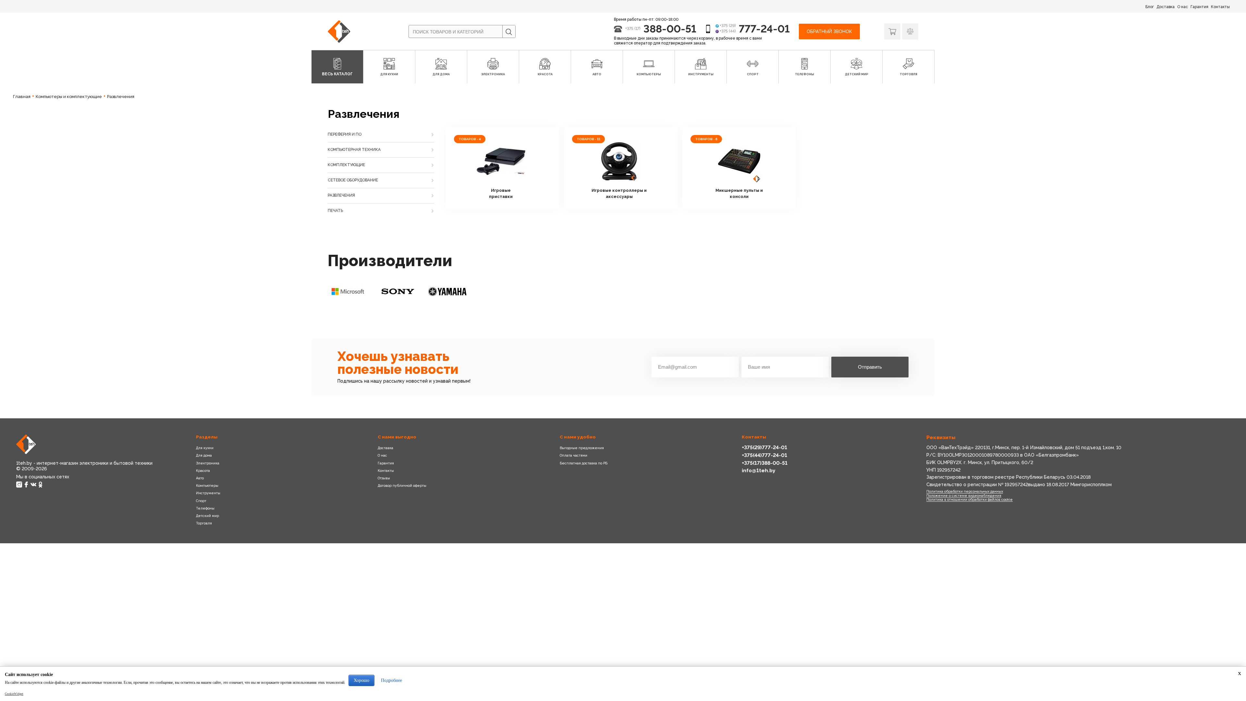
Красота (203, 471)
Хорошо (361, 680)
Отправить (870, 367)
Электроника (207, 463)
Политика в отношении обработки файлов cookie (969, 499)
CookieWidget (14, 693)
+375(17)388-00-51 (765, 463)
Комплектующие (346, 165)
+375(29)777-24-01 (764, 447)
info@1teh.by (759, 470)
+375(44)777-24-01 (764, 455)
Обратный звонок (829, 31)
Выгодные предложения (582, 448)
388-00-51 (669, 29)
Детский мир (207, 516)
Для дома (204, 455)
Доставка (1165, 7)
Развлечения (341, 195)
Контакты (1220, 7)
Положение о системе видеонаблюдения (963, 496)
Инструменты (208, 493)
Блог (1149, 7)
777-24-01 (764, 29)
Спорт (201, 501)
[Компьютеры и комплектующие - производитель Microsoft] (348, 291)
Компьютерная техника (354, 149)
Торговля (204, 523)
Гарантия (1199, 7)
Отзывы (384, 478)
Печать (335, 210)
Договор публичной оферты (402, 485)
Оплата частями (573, 455)
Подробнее (391, 680)
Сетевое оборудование (353, 180)
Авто (200, 478)
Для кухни (205, 448)
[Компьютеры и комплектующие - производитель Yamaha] (448, 291)
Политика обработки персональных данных (964, 491)
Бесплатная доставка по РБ (583, 463)
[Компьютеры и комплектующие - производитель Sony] (398, 291)
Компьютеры (207, 485)
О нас (1182, 7)
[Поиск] (508, 31)
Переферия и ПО (344, 134)
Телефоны (205, 508)
